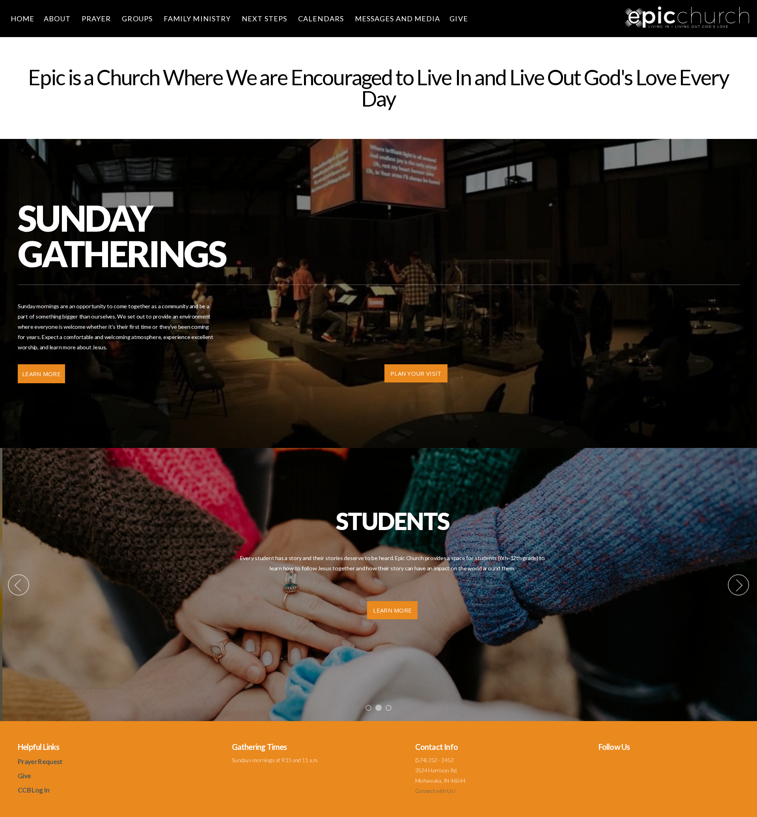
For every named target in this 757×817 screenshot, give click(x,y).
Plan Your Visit (416, 373)
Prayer (97, 18)
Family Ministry (198, 18)
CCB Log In (33, 790)
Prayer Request (40, 761)
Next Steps (265, 18)
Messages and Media (397, 18)
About (58, 18)
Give (459, 18)
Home (22, 18)
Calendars (321, 18)
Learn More (41, 374)
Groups (138, 18)
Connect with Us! (435, 790)
